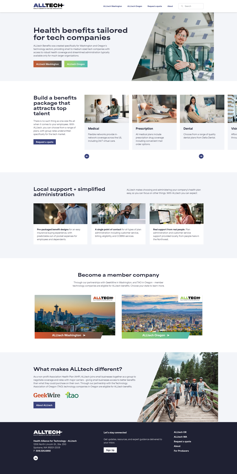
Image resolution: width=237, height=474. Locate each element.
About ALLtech (44, 405)
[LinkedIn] (63, 458)
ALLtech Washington (112, 6)
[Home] (74, 316)
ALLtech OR (180, 432)
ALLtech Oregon (134, 6)
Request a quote (155, 6)
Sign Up (110, 450)
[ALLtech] (48, 6)
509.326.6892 (43, 450)
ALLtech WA (180, 436)
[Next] (201, 156)
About (170, 6)
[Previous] (86, 156)
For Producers (181, 450)
